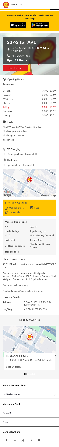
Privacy (5, 422)
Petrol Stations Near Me (11, 394)
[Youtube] (39, 440)
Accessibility (7, 413)
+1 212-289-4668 (21, 55)
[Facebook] (7, 440)
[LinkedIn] (15, 440)
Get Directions (15, 68)
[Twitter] (23, 440)
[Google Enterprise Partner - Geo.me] (8, 192)
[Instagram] (31, 440)
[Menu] (54, 4)
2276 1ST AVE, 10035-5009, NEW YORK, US (31, 49)
